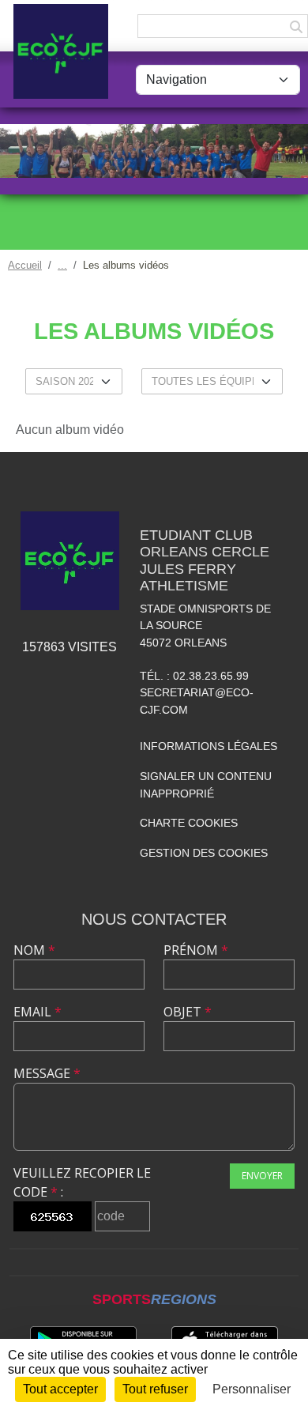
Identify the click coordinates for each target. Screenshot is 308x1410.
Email (37, 1011)
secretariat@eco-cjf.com (197, 701)
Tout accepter (60, 1389)
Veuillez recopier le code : (82, 1182)
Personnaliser (251, 1389)
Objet (187, 1011)
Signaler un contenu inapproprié (206, 785)
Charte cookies (189, 822)
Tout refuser (155, 1389)
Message (47, 1073)
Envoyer (262, 1175)
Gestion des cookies (204, 852)
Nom (34, 950)
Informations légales (208, 746)
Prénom (195, 950)
